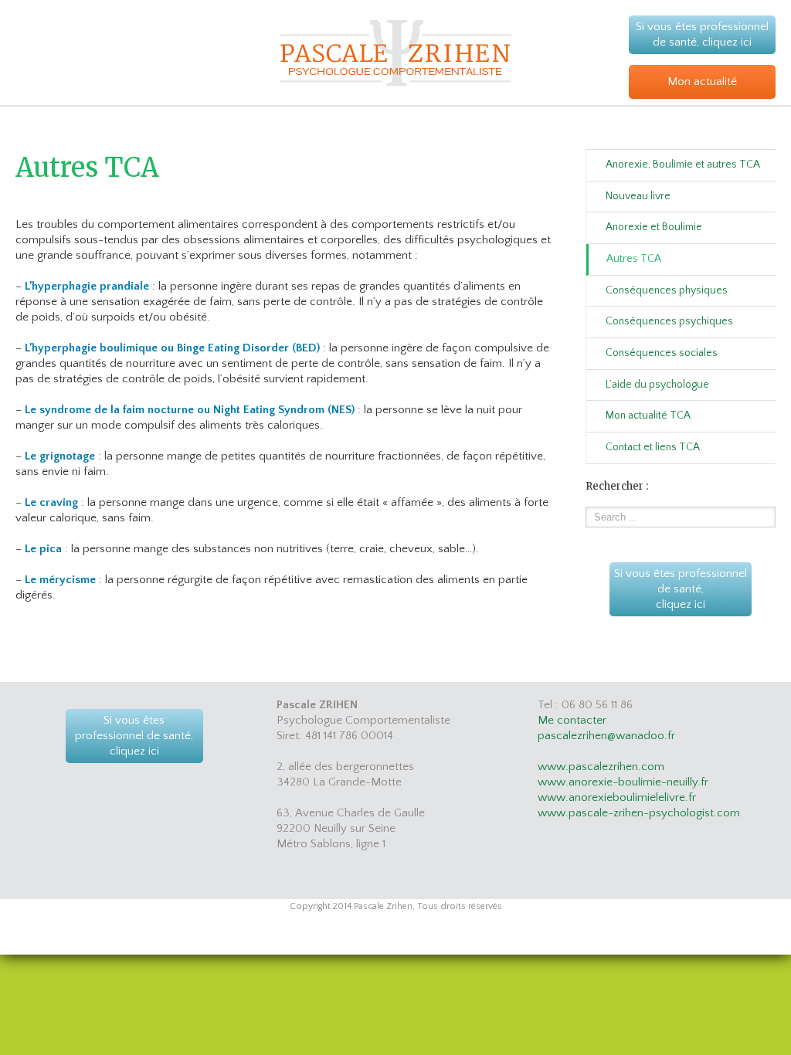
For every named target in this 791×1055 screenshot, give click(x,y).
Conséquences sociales (662, 353)
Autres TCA (633, 259)
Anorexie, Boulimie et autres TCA (683, 164)
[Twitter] (407, 941)
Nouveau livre (638, 196)
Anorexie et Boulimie (654, 227)
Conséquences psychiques (669, 321)
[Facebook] (383, 941)
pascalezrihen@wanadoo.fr (606, 735)
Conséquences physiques (667, 290)
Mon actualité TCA (648, 415)
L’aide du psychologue (657, 384)
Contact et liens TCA (653, 447)
